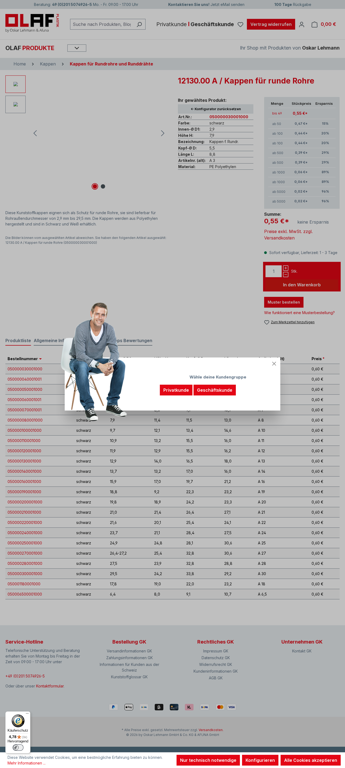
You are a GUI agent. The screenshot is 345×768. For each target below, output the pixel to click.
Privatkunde (176, 390)
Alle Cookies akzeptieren (310, 760)
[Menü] (27, 714)
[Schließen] (274, 364)
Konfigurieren (260, 760)
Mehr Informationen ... (27, 763)
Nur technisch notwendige (208, 760)
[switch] (18, 747)
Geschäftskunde (214, 390)
